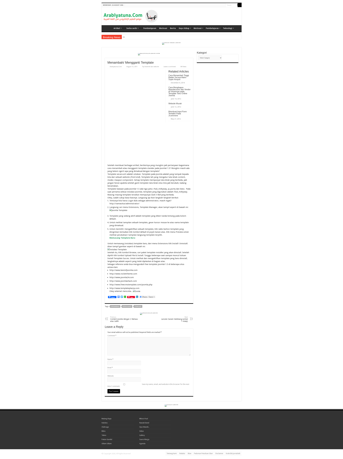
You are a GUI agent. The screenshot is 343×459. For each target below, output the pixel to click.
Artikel (117, 28)
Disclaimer (219, 453)
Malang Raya (106, 419)
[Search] (240, 5)
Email (110, 368)
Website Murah (175, 103)
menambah (115, 306)
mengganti (127, 306)
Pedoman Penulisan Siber (203, 453)
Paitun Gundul (107, 439)
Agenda (142, 444)
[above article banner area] (149, 54)
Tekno (104, 435)
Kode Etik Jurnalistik (233, 453)
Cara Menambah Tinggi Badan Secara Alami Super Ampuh (178, 77)
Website (110, 376)
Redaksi (182, 453)
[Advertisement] (208, 14)
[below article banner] (149, 314)
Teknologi (227, 28)
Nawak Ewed (144, 423)
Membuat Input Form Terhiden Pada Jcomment (177, 113)
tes (124, 37)
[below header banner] (171, 43)
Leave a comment (170, 67)
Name (110, 359)
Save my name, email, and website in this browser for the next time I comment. (148, 385)
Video (141, 431)
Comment (111, 336)
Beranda (106, 28)
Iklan (189, 453)
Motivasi (163, 28)
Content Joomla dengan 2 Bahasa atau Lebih (124, 319)
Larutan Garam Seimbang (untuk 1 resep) (174, 319)
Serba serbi (131, 28)
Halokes (105, 423)
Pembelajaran (149, 28)
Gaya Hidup (184, 28)
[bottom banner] (171, 405)
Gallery (142, 435)
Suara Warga (144, 439)
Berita (173, 28)
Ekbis (103, 431)
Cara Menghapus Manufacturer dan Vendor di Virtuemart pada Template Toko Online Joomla (179, 91)
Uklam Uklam (107, 444)
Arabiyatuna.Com (116, 67)
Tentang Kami (172, 453)
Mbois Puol (143, 419)
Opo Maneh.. (144, 427)
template (138, 306)
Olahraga (105, 427)
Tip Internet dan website (150, 67)
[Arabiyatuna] (131, 15)
